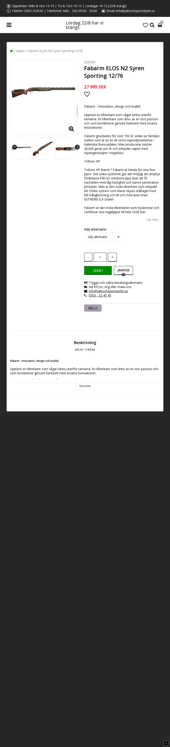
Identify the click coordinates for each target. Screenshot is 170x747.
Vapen (20, 51)
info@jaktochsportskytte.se (135, 11)
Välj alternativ (95, 229)
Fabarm (89, 62)
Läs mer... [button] (153, 219)
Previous (14, 147)
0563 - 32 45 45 (100, 295)
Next (77, 147)
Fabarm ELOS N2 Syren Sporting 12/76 (55, 51)
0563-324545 (33, 11)
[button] (145, 25)
